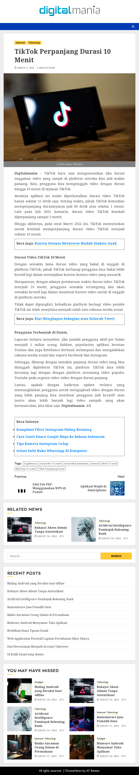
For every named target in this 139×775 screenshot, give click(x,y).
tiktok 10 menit (109, 463)
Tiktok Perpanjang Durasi (51, 469)
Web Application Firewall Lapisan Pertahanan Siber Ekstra (48, 639)
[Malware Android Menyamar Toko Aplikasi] (82, 747)
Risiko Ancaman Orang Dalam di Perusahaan (38, 615)
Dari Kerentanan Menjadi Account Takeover (37, 646)
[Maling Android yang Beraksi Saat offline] (19, 690)
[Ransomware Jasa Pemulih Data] (82, 719)
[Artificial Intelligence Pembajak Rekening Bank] (83, 529)
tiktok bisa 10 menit (25, 469)
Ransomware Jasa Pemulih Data (29, 607)
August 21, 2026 (109, 726)
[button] (133, 26)
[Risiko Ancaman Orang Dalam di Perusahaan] (19, 747)
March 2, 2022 (26, 68)
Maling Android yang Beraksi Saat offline (35, 583)
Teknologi (34, 42)
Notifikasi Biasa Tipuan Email (27, 631)
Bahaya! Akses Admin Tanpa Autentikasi (51, 530)
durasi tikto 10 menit (50, 463)
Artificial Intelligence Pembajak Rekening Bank (115, 529)
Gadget (39, 682)
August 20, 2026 (109, 756)
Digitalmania (30, 463)
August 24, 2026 (47, 536)
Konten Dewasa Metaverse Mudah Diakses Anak (76, 243)
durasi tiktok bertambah (76, 463)
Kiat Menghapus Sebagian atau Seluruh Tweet (75, 318)
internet (95, 463)
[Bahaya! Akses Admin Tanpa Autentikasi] (19, 529)
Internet (20, 42)
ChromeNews (73, 771)
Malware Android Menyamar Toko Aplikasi (37, 623)
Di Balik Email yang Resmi (25, 654)
